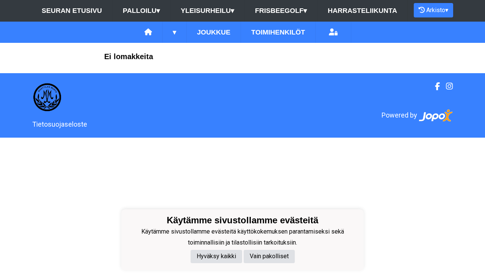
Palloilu (141, 10)
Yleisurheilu (207, 10)
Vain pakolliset (269, 256)
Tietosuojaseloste (59, 124)
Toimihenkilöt (278, 32)
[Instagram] (446, 86)
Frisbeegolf (281, 10)
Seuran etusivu (72, 10)
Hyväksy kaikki (216, 256)
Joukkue (213, 32)
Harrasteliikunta (362, 10)
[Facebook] (434, 86)
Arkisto (437, 10)
